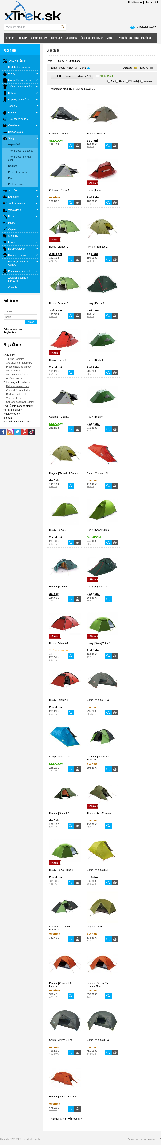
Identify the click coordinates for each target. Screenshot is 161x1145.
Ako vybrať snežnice (17, 374)
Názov (70, 67)
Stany (61, 61)
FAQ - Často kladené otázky (18, 406)
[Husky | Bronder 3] (65, 300)
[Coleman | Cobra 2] (65, 187)
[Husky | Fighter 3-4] (102, 583)
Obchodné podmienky (18, 390)
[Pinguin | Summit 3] (65, 810)
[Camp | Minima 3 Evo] (102, 1036)
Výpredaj (134, 81)
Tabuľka (144, 67)
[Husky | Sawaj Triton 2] (102, 640)
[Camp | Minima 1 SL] (102, 470)
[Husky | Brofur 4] (102, 413)
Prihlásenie (135, 2)
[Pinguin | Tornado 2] (102, 243)
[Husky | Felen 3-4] (65, 640)
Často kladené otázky (91, 37)
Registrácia (152, 2)
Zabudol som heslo (14, 329)
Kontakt (110, 37)
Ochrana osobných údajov (20, 402)
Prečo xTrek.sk (14, 378)
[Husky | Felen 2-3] (65, 697)
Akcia (121, 81)
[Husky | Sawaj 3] (65, 527)
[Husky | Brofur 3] (102, 357)
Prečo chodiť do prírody (18, 366)
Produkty (22, 37)
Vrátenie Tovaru (14, 398)
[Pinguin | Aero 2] (102, 923)
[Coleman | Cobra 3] (65, 413)
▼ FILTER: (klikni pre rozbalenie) (72, 76)
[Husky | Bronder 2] (65, 243)
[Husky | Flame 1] (102, 187)
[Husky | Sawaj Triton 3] (65, 866)
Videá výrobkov (11, 413)
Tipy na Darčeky (15, 359)
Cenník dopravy (39, 37)
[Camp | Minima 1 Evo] (102, 697)
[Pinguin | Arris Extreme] (102, 810)
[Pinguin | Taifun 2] (102, 130)
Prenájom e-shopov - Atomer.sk (143, 1139)
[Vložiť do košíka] (77, 146)
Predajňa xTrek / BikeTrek (17, 421)
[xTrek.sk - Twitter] (17, 434)
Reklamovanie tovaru (17, 386)
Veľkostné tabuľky (12, 410)
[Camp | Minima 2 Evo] (65, 1036)
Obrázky (127, 67)
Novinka (148, 81)
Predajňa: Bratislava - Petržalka (134, 37)
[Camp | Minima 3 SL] (102, 866)
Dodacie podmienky (17, 394)
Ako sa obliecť (14, 370)
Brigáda (7, 417)
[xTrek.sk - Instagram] (10, 434)
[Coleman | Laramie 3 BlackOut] (65, 923)
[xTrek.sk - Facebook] (3, 434)
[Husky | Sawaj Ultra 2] (102, 527)
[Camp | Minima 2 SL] (65, 753)
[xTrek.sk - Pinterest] (24, 434)
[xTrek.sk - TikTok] (31, 434)
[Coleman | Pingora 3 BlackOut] (102, 753)
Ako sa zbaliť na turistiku (19, 362)
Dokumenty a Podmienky (16, 382)
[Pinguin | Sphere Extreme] (65, 1093)
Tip (112, 81)
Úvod (49, 61)
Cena (83, 67)
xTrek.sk (10, 37)
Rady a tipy (56, 37)
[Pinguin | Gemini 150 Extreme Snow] (102, 980)
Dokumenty (71, 37)
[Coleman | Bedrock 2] (65, 130)
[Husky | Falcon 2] (102, 300)
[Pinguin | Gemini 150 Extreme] (65, 980)
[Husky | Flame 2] (65, 357)
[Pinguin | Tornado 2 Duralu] (65, 470)
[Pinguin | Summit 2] (65, 583)
